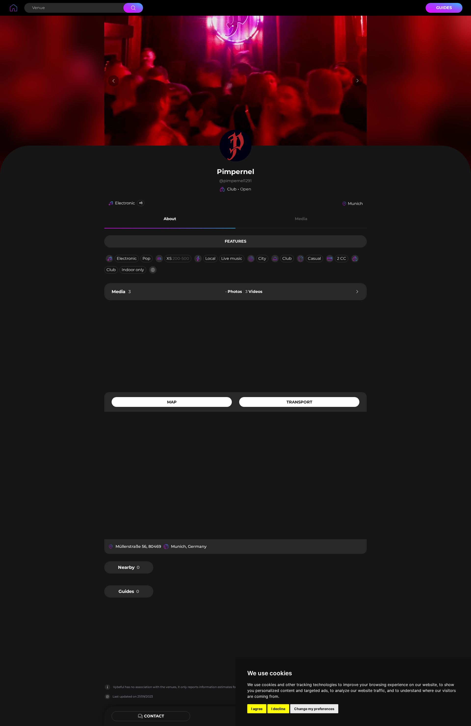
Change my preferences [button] (314, 709)
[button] (170, 219)
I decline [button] (278, 709)
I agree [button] (256, 709)
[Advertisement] (235, 345)
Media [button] (301, 218)
